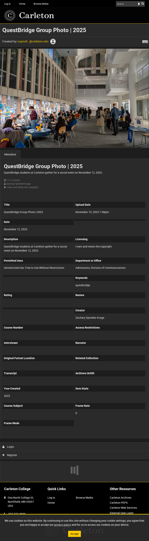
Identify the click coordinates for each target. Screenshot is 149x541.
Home (22, 3)
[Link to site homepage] (29, 15)
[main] (74, 253)
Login (10, 447)
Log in (7, 3)
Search (142, 3)
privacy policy (62, 524)
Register (11, 455)
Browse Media (41, 3)
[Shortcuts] (145, 41)
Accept (74, 534)
